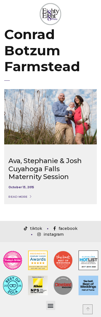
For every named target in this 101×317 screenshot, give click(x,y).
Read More (18, 197)
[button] (50, 305)
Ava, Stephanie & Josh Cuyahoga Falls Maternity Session (45, 169)
